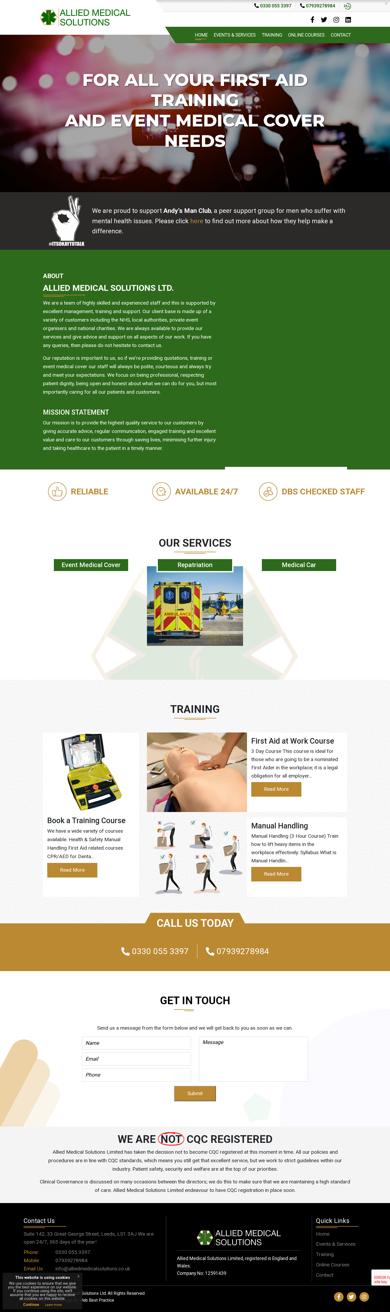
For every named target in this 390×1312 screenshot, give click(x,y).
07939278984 (71, 1260)
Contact (341, 35)
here (196, 221)
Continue (31, 1304)
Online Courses (306, 35)
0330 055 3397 (72, 1252)
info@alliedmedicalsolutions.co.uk (92, 1269)
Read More (72, 870)
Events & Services (235, 35)
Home (201, 35)
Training (272, 35)
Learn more (53, 1305)
